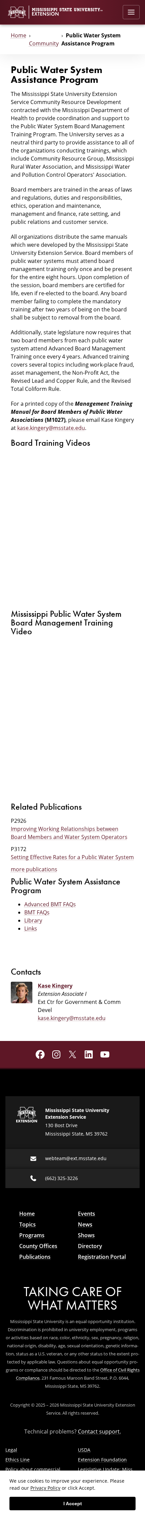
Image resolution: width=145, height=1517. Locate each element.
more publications (34, 869)
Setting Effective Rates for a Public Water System (72, 857)
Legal (11, 1450)
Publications (35, 1256)
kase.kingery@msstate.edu (51, 428)
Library (33, 920)
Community (44, 43)
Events (86, 1213)
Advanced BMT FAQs (50, 904)
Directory (90, 1246)
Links (30, 928)
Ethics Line (17, 1459)
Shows (86, 1235)
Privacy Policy (45, 1488)
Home (18, 35)
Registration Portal (102, 1256)
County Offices (38, 1246)
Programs (32, 1235)
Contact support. (99, 1431)
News (85, 1224)
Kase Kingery (55, 985)
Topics (27, 1224)
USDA (84, 1450)
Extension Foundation (102, 1459)
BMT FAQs (37, 912)
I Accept (72, 1503)
